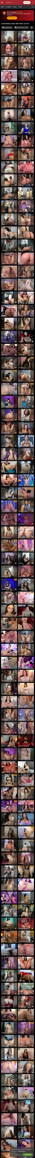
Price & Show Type (22, 27)
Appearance (8, 27)
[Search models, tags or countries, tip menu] (32, 7)
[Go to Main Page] (11, 2)
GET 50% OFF (12, 18)
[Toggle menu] (2, 2)
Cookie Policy (21, 1151)
